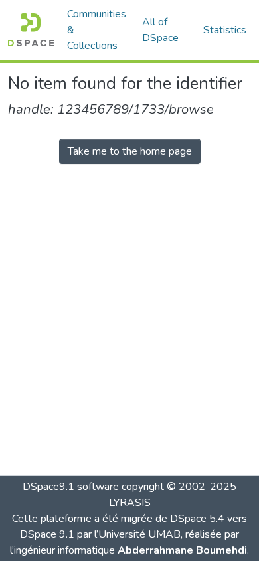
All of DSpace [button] (160, 30)
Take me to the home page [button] (130, 151)
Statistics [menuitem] (224, 30)
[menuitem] (164, 30)
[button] (31, 29)
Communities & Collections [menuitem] (96, 30)
